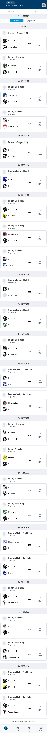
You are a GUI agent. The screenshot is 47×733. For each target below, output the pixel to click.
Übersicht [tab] (11, 11)
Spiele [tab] (35, 11)
